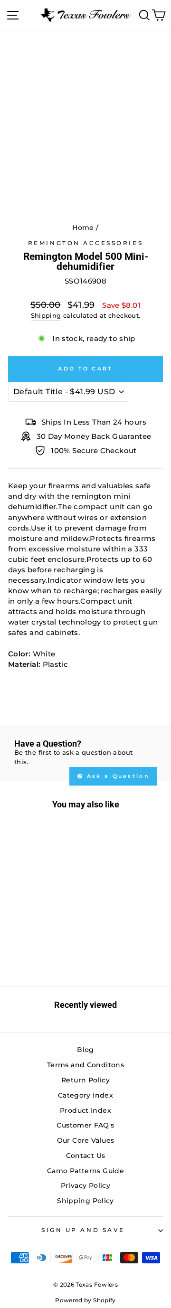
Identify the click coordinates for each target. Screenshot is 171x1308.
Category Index (85, 1095)
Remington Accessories (85, 243)
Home (83, 227)
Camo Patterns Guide (85, 1171)
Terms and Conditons (85, 1065)
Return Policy (85, 1080)
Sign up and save (83, 1230)
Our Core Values (85, 1140)
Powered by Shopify (85, 1300)
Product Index (85, 1110)
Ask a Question (117, 776)
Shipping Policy (85, 1200)
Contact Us (85, 1155)
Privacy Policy (85, 1185)
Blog (85, 1049)
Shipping (46, 315)
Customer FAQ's (85, 1125)
